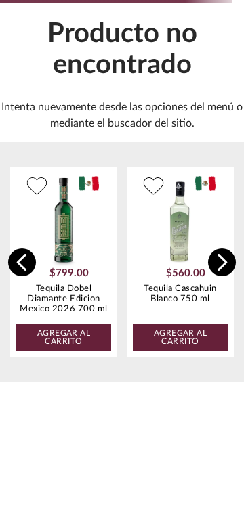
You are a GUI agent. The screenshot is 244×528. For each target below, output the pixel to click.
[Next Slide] (222, 262)
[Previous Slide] (22, 262)
